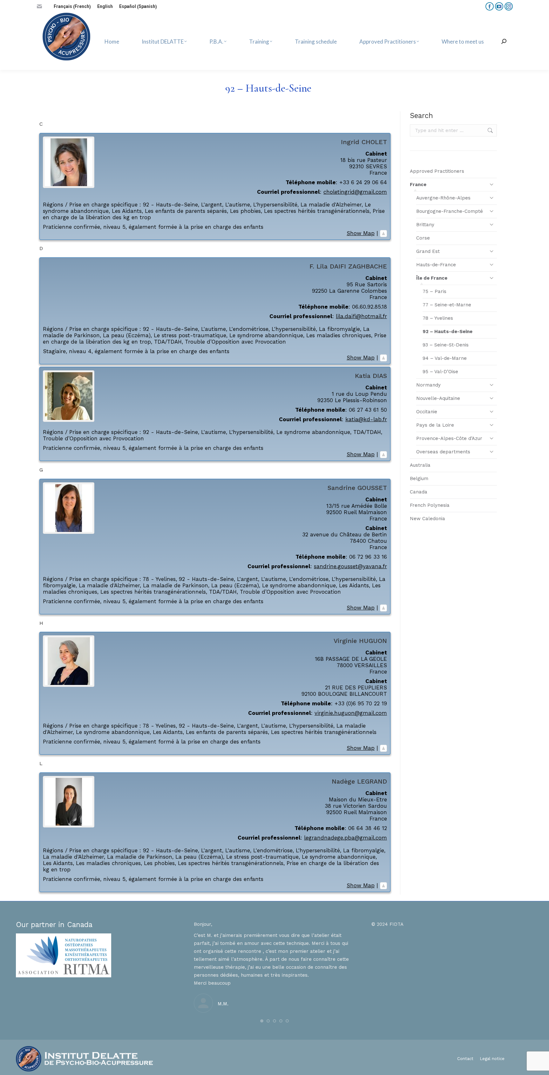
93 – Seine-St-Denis (446, 345)
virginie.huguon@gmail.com (351, 713)
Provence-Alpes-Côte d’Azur (449, 438)
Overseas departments (443, 452)
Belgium (419, 478)
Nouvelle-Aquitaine (438, 398)
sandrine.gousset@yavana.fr (350, 566)
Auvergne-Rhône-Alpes (443, 198)
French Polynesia (430, 505)
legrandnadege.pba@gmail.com (345, 837)
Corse (423, 238)
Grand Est (428, 251)
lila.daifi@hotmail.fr (361, 316)
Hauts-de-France (436, 265)
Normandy (428, 385)
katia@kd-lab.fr (366, 419)
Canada (418, 492)
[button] (261, 1021)
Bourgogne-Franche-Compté (449, 211)
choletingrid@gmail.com (355, 192)
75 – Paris (434, 291)
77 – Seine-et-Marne (447, 305)
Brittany (425, 224)
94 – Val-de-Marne (445, 358)
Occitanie (426, 412)
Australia (420, 465)
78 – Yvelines (438, 318)
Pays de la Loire (435, 425)
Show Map (361, 233)
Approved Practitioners (437, 171)
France (418, 184)
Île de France (431, 278)
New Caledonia (427, 518)
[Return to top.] (383, 233)
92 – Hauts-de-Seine (447, 331)
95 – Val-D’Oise (440, 371)
